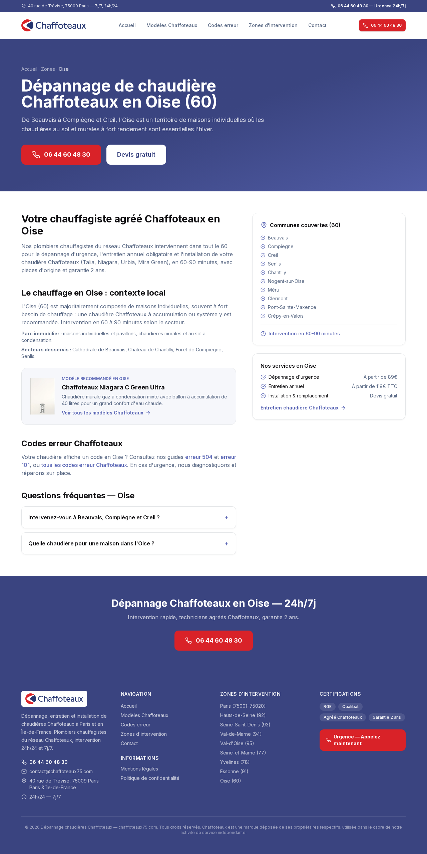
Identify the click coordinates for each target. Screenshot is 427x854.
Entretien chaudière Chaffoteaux (300, 407)
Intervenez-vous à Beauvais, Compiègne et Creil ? (128, 517)
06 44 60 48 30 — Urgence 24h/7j (372, 5)
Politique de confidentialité (150, 778)
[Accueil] (53, 25)
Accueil (127, 25)
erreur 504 (198, 457)
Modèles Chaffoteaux (171, 25)
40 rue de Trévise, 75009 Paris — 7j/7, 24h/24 (73, 5)
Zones (48, 69)
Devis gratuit (136, 154)
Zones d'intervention (273, 25)
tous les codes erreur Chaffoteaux (84, 465)
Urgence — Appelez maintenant (357, 740)
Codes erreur (223, 25)
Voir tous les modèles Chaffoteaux (102, 412)
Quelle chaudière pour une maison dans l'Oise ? (128, 543)
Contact (317, 25)
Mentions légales (139, 769)
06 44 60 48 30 (386, 25)
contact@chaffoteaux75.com (61, 771)
